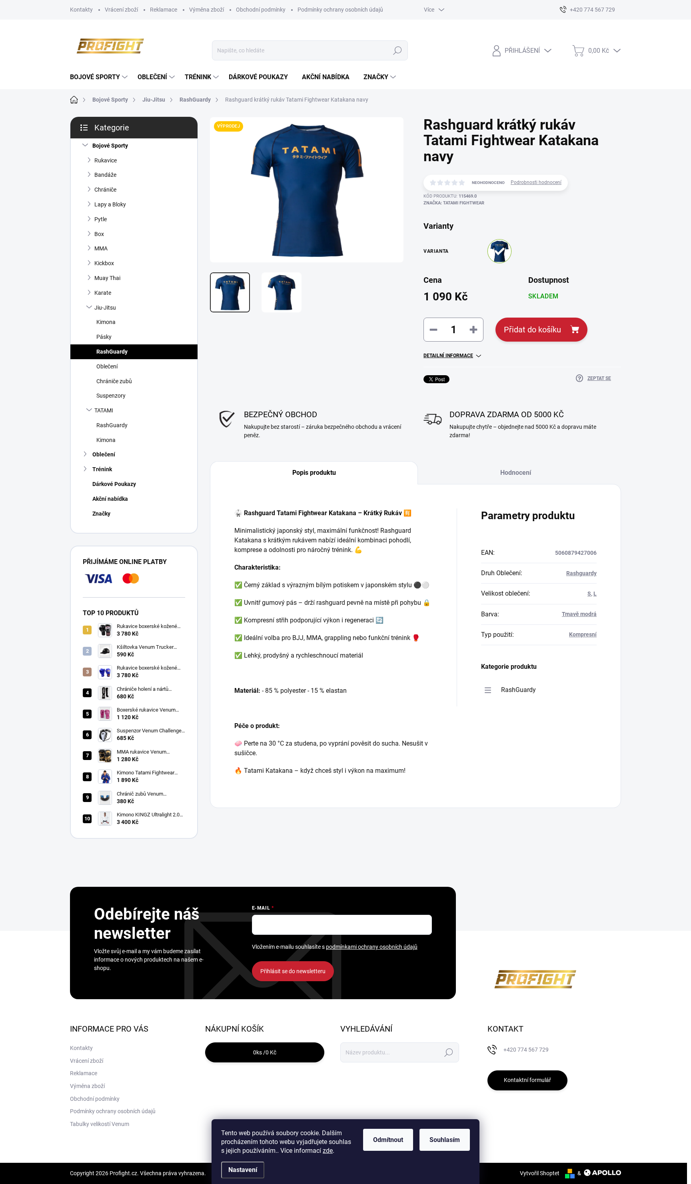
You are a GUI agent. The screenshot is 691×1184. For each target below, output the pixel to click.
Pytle (100, 219)
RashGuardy (112, 351)
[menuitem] (100, 77)
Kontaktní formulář (527, 1080)
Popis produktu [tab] (314, 472)
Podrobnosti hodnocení (536, 182)
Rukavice (105, 160)
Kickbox (104, 263)
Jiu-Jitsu (105, 307)
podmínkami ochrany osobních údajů (371, 947)
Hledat (397, 50)
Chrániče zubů (114, 381)
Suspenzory (111, 395)
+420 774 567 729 (526, 1049)
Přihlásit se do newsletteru (293, 971)
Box (99, 234)
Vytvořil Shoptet (539, 1173)
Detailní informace (448, 355)
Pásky (104, 337)
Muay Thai (107, 278)
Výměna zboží (206, 9)
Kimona (106, 322)
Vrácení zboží (121, 9)
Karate (102, 293)
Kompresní (583, 634)
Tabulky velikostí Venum (99, 1124)
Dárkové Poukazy (114, 484)
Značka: (453, 203)
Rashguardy (581, 573)
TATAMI (103, 410)
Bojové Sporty (110, 145)
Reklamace (163, 9)
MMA (101, 248)
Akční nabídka (110, 499)
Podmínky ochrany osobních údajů (340, 9)
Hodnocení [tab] (515, 472)
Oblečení (107, 366)
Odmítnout (388, 1140)
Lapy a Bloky (110, 204)
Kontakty (81, 9)
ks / (264, 1052)
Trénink (102, 469)
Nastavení (242, 1170)
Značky (101, 513)
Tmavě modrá (579, 614)
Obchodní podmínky (261, 9)
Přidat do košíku (532, 329)
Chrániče (105, 189)
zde (328, 1150)
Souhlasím (444, 1140)
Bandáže (105, 175)
